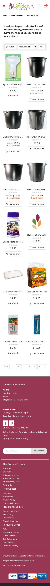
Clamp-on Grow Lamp (37, 235)
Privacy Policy (9, 500)
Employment (8, 517)
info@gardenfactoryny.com (15, 400)
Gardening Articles (11, 532)
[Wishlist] (39, 6)
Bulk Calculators (10, 539)
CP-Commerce (18, 565)
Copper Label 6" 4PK (13, 341)
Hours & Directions (11, 478)
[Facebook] (5, 423)
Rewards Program (11, 481)
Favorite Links (9, 542)
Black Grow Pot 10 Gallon (36, 84)
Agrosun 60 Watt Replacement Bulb (13, 84)
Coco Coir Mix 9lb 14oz (37, 292)
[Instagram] (11, 423)
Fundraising (8, 514)
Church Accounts (10, 521)
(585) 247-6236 (10, 393)
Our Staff (7, 472)
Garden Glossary (10, 545)
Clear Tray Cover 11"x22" (13, 292)
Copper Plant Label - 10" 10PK (36, 341)
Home (5, 16)
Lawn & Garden (17, 16)
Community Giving (11, 511)
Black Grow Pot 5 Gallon (36, 189)
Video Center (9, 535)
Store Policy (8, 496)
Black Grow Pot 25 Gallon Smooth (13, 189)
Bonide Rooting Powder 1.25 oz (13, 242)
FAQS (5, 529)
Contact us (7, 493)
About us (7, 468)
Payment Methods (11, 503)
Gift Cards (7, 485)
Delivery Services (10, 475)
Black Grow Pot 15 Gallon (13, 137)
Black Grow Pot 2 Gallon (36, 137)
